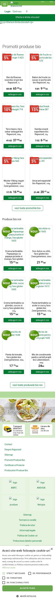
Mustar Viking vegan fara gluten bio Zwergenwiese (14, 183)
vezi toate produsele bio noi (27, 385)
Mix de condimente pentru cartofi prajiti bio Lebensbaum (41, 358)
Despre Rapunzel (13, 449)
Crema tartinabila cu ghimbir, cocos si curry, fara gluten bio (13, 307)
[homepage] (20, 5)
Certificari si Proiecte (14, 465)
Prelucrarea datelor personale (27, 541)
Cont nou (17, 11)
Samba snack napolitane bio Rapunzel (41, 131)
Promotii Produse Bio (15, 460)
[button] (4, 29)
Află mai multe (8, 567)
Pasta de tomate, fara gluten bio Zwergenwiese (14, 357)
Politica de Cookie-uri (27, 535)
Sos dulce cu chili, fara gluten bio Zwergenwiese (41, 254)
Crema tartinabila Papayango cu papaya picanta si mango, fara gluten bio (13, 255)
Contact (8, 444)
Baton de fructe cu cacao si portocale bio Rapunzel (41, 80)
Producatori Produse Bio (16, 470)
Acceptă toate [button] (27, 588)
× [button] (51, 549)
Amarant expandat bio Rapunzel (41, 182)
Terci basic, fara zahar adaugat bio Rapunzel (14, 131)
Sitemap (9, 455)
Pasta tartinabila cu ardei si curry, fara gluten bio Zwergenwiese (41, 307)
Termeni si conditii (27, 520)
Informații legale (27, 530)
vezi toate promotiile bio (28, 208)
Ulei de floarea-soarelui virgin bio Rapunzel (14, 80)
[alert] (27, 573)
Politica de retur (27, 525)
